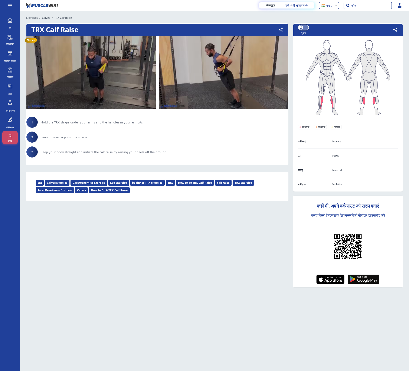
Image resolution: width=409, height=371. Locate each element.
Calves (46, 18)
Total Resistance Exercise (55, 190)
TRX (170, 183)
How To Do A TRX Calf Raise (109, 190)
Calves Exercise (57, 183)
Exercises (32, 18)
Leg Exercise (118, 183)
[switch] (303, 27)
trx (40, 183)
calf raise (223, 183)
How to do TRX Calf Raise (195, 183)
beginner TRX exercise (147, 183)
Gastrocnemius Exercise (89, 183)
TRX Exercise (243, 183)
